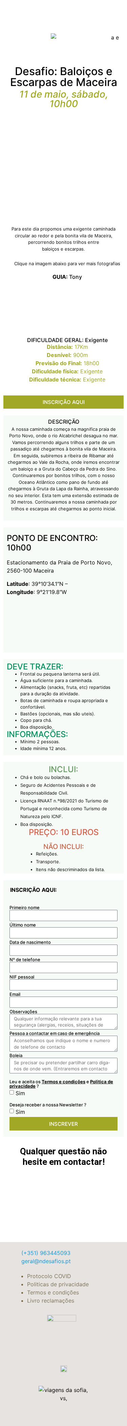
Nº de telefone (24, 959)
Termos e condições (63, 1081)
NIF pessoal (21, 977)
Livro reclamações (50, 1300)
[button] (28, 36)
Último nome (22, 925)
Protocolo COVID (49, 1276)
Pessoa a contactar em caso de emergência (54, 1033)
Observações (23, 1011)
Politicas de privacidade (58, 1284)
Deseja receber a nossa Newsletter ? (47, 1104)
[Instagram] (104, 36)
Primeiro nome (24, 907)
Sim (20, 1093)
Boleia (15, 1055)
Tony (67, 276)
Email (14, 994)
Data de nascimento (30, 942)
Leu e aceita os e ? (61, 1083)
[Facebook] (91, 36)
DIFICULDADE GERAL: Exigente (67, 340)
